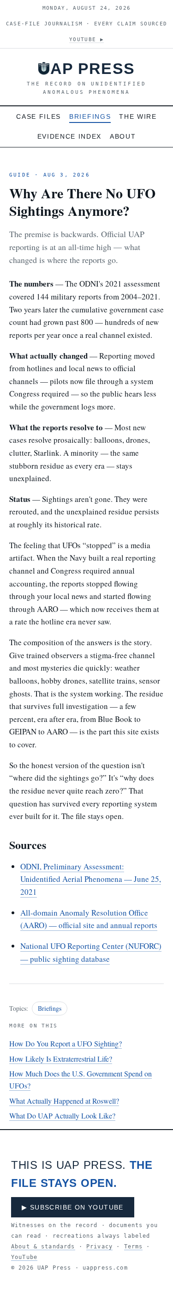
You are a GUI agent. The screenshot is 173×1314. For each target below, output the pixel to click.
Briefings (90, 116)
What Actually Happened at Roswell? (64, 1101)
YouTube (24, 1257)
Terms (133, 1246)
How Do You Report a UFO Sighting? (65, 1043)
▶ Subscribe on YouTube (73, 1207)
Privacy (99, 1246)
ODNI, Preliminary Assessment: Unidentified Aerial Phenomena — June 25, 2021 (90, 879)
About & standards (43, 1246)
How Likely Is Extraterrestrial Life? (60, 1058)
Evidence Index (69, 136)
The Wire (137, 116)
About (123, 136)
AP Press (92, 68)
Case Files (38, 116)
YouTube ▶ (86, 40)
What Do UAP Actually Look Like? (62, 1115)
